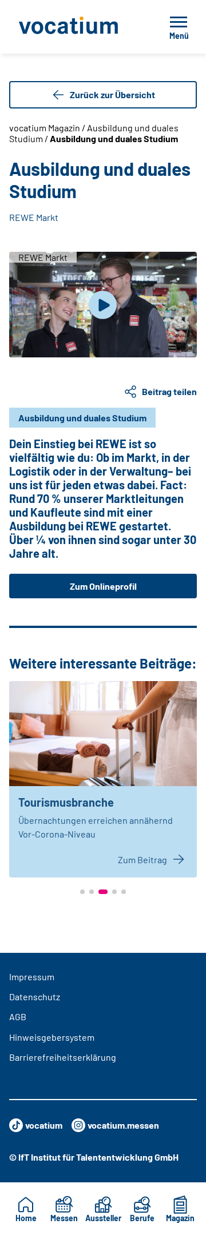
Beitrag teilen (169, 391)
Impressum (31, 976)
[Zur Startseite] (76, 27)
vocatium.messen (123, 1125)
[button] (82, 892)
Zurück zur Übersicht (112, 94)
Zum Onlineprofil (103, 586)
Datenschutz (34, 996)
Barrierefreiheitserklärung (62, 1057)
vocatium (43, 1125)
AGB (17, 1016)
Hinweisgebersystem (51, 1037)
